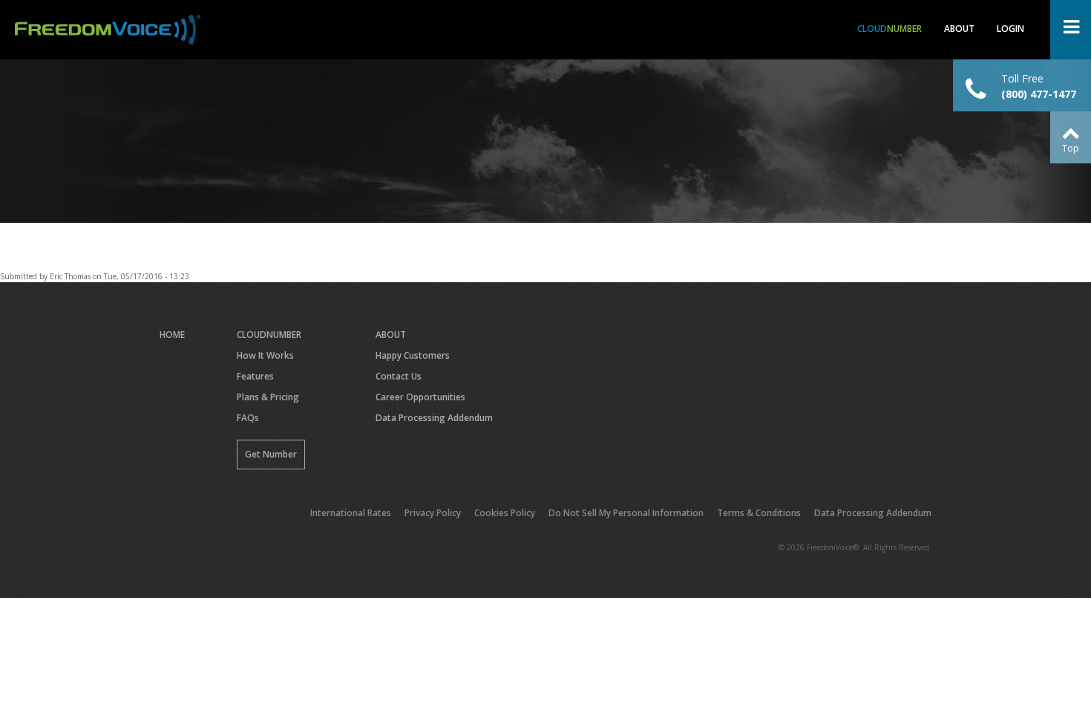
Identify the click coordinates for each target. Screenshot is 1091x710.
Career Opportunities (420, 397)
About (959, 28)
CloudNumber (269, 334)
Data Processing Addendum (434, 417)
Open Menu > (1070, 29)
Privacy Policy (432, 513)
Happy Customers (413, 355)
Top (1070, 148)
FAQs (248, 417)
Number (889, 28)
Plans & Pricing (268, 397)
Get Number (271, 454)
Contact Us (399, 376)
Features (255, 376)
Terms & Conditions (759, 513)
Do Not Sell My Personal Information (626, 513)
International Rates (350, 513)
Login (1010, 28)
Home (172, 334)
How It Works (265, 355)
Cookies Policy (504, 513)
